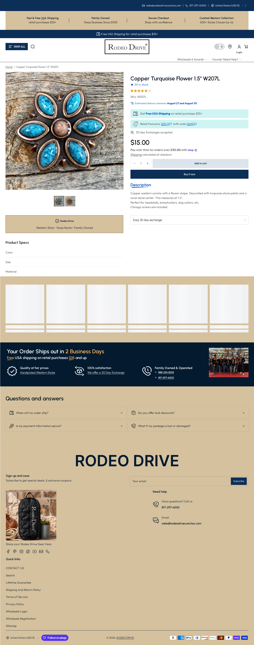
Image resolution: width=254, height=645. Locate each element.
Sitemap (11, 626)
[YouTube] (34, 551)
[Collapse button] (66, 413)
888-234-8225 (166, 372)
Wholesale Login (16, 611)
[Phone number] (48, 551)
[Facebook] (8, 551)
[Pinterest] (15, 551)
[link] (193, 59)
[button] (227, 5)
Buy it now (189, 174)
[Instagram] (21, 551)
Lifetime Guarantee (18, 582)
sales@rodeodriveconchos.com (181, 523)
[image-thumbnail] (59, 201)
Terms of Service (17, 597)
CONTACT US (15, 568)
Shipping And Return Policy (23, 590)
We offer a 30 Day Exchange (105, 372)
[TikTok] (28, 551)
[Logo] (127, 46)
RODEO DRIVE (125, 637)
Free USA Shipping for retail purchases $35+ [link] (129, 34)
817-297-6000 (166, 377)
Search (10, 575)
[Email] (41, 551)
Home (9, 66)
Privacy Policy (15, 604)
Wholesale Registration (21, 618)
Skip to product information (12, 209)
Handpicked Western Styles (37, 372)
